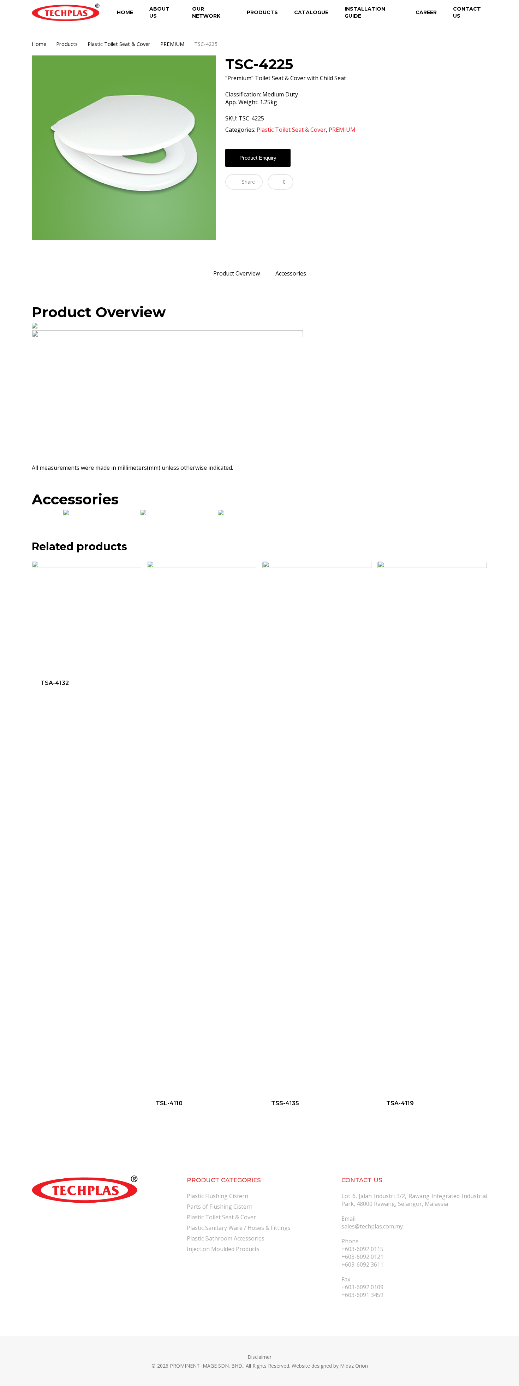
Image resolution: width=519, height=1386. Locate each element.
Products (67, 43)
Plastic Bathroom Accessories (225, 1238)
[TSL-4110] (201, 826)
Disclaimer (259, 1357)
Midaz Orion (354, 1365)
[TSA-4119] (432, 826)
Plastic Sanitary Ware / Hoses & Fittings (239, 1228)
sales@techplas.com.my (372, 1226)
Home (39, 43)
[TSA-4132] (86, 615)
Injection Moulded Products (223, 1249)
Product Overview (236, 273)
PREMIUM (172, 43)
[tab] (236, 273)
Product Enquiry (257, 158)
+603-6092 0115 (362, 1249)
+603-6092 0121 (362, 1257)
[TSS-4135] (317, 826)
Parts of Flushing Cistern (219, 1206)
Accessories (290, 273)
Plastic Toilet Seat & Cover (119, 43)
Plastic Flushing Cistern (217, 1196)
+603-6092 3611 (362, 1264)
